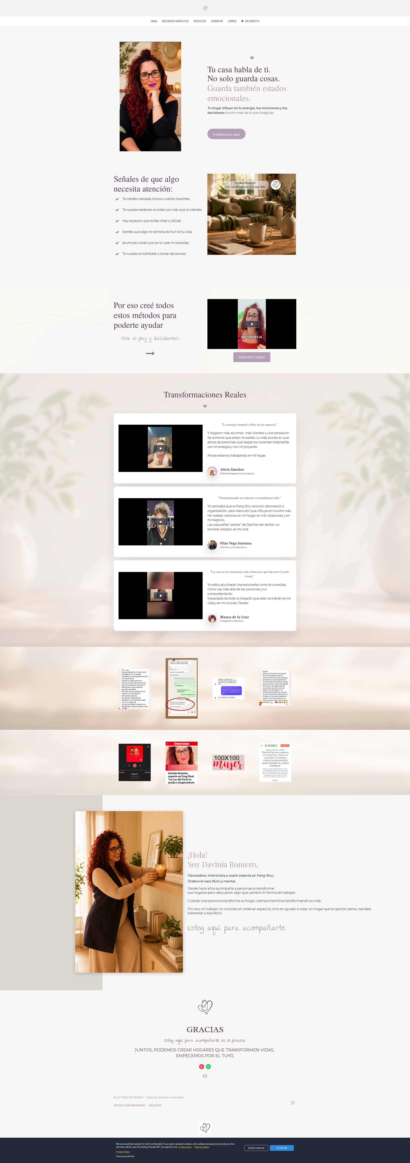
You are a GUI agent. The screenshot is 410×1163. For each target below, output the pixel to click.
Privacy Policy (123, 1152)
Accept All (282, 1148)
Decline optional (256, 1148)
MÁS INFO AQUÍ (252, 357)
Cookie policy (185, 1147)
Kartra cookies (202, 1147)
